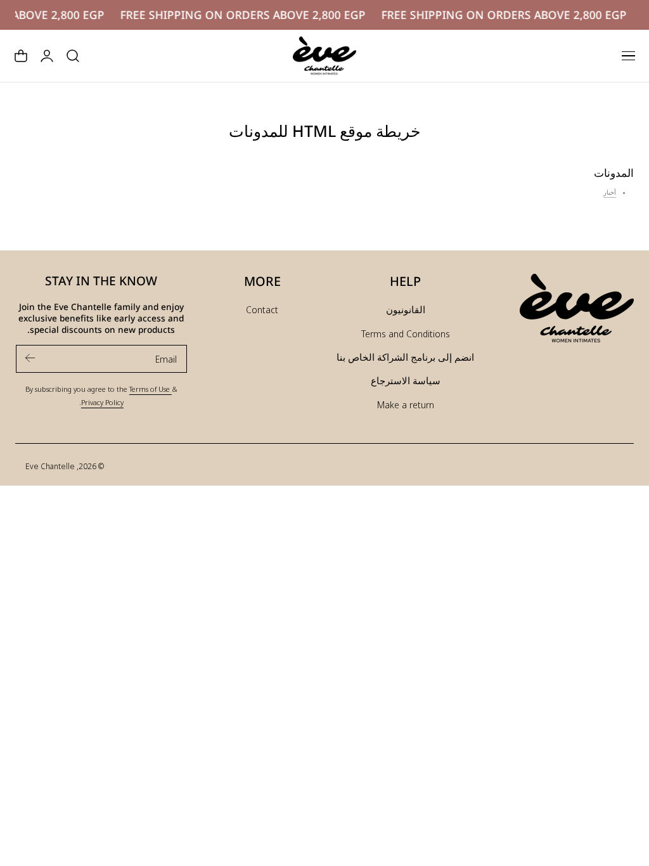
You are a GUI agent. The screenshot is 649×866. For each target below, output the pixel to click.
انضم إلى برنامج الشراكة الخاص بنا (405, 357)
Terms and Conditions (405, 333)
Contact (262, 309)
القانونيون (405, 309)
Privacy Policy (102, 402)
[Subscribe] (30, 358)
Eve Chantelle (50, 466)
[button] (628, 55)
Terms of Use (150, 389)
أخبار (609, 192)
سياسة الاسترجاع (405, 380)
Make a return (405, 404)
